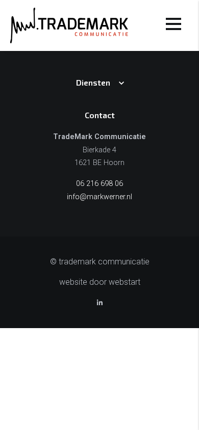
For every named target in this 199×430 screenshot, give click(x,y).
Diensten (93, 82)
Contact (100, 115)
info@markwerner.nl (99, 197)
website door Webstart (99, 282)
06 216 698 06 (99, 183)
